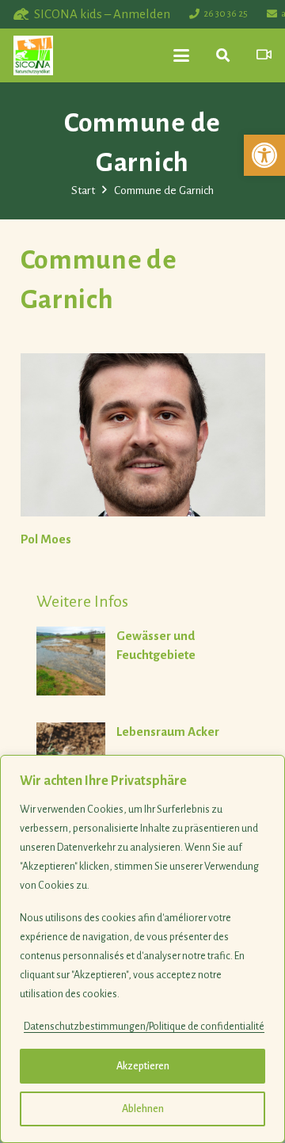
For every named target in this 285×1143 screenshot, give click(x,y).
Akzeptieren (142, 1066)
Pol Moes (46, 539)
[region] (142, 949)
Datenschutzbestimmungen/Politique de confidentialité (144, 1026)
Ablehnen (143, 1108)
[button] (264, 155)
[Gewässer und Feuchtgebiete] (150, 661)
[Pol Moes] (143, 434)
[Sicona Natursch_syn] (33, 55)
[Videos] (264, 55)
